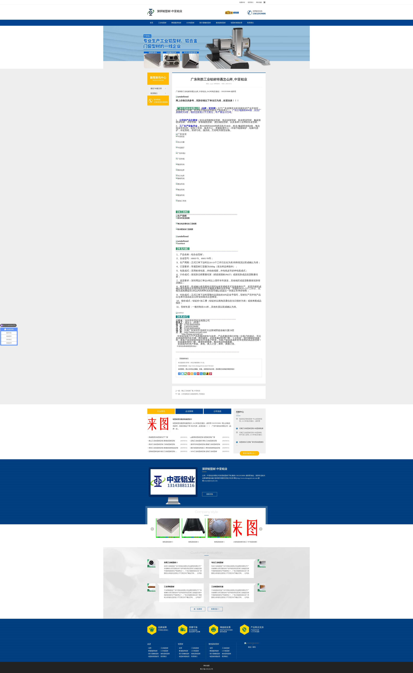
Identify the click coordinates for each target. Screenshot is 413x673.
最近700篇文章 (156, 88)
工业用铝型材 (169, 587)
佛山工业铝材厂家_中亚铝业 (190, 391)
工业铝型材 (162, 23)
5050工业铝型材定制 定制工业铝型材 (204, 451)
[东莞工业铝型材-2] (220, 529)
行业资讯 (161, 411)
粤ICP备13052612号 (206, 669)
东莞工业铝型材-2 (219, 542)
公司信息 (217, 411)
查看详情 (209, 494)
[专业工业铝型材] (246, 529)
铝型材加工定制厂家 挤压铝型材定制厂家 (254, 435)
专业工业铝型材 (245, 542)
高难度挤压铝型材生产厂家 (158, 437)
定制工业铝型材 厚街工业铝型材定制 (204, 441)
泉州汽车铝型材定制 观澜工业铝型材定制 (205, 444)
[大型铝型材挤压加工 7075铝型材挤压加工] (195, 529)
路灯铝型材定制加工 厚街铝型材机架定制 (205, 448)
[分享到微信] (185, 373)
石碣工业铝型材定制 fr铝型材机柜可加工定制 (255, 422)
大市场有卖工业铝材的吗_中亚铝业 (193, 394)
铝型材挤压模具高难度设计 (182, 419)
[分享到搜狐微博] (204, 373)
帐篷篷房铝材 (176, 23)
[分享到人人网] (198, 373)
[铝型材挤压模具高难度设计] (159, 424)
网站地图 (259, 2)
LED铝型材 (190, 23)
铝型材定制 (150, 12)
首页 (151, 23)
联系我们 (250, 2)
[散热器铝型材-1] (169, 529)
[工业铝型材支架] (262, 591)
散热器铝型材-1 (168, 542)
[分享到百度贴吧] (201, 373)
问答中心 (240, 412)
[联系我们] (173, 482)
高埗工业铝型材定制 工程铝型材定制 (162, 444)
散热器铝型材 (221, 23)
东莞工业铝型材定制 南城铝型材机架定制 (163, 448)
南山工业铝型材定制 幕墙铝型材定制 (162, 441)
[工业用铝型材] (151, 591)
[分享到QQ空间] (192, 373)
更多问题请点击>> (249, 453)
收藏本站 (242, 2)
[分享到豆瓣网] (207, 373)
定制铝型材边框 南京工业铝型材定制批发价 (164, 451)
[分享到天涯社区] (210, 373)
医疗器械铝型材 (205, 23)
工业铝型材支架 (217, 587)
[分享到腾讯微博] (195, 373)
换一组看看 (198, 609)
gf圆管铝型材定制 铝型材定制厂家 (203, 437)
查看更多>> (215, 609)
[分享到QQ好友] (182, 373)
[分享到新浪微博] (188, 373)
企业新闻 (189, 411)
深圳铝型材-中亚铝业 (214, 468)
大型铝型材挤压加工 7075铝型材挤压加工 (195, 542)
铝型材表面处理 (236, 23)
